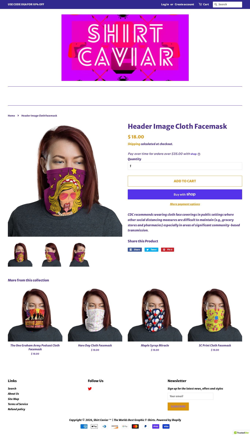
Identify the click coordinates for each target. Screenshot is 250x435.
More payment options (185, 204)
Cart (206, 4)
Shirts (89, 91)
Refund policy (16, 409)
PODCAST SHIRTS (124, 91)
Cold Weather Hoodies (174, 91)
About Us (13, 393)
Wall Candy (220, 91)
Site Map (13, 399)
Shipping (134, 144)
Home (126, 100)
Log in (165, 4)
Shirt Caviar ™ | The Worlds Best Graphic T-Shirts (124, 420)
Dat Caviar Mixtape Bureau (44, 91)
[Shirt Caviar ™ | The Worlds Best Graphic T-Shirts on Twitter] (90, 389)
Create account (184, 4)
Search (12, 388)
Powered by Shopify (168, 420)
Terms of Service (18, 404)
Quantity (134, 159)
